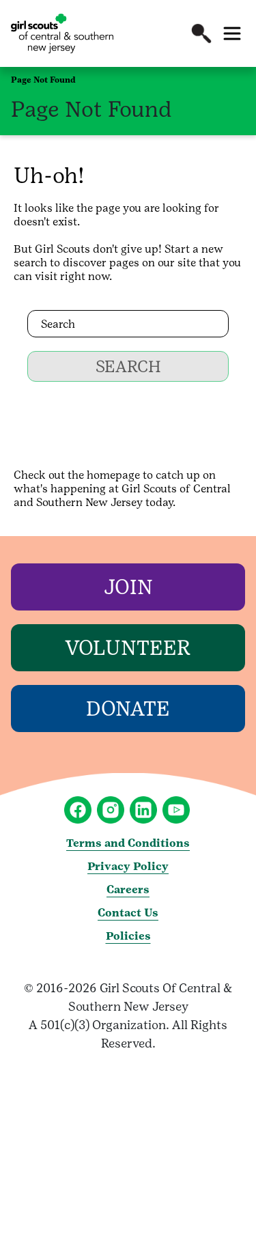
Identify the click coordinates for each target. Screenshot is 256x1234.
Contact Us (128, 912)
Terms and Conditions (128, 843)
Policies (128, 935)
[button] (201, 33)
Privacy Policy (128, 866)
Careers (128, 889)
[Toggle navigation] (232, 33)
